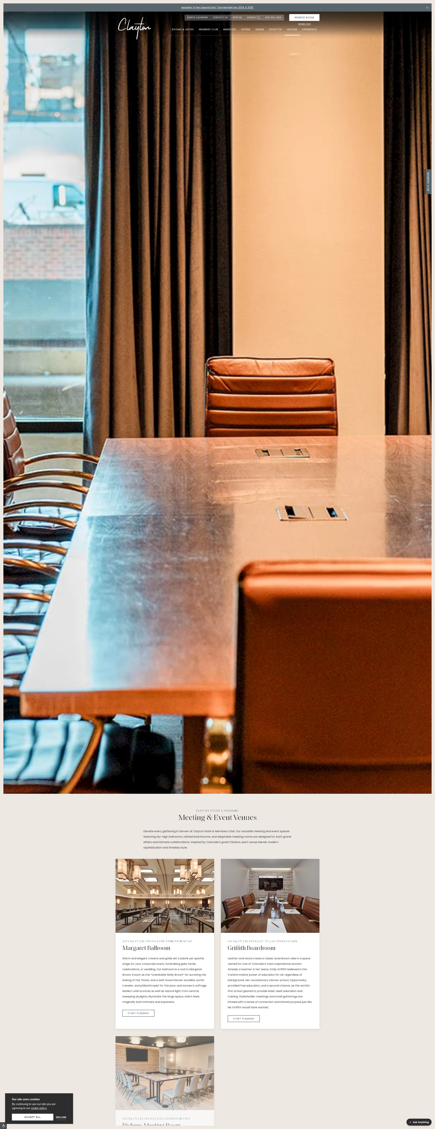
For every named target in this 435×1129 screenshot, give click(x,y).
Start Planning (138, 1013)
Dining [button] (260, 29)
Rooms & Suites (183, 29)
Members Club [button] (208, 29)
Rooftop (275, 29)
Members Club (428, 181)
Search (251, 17)
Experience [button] (309, 29)
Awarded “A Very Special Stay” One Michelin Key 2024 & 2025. (217, 7)
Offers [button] (245, 29)
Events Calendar (197, 17)
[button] (427, 7)
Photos (237, 17)
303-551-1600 (273, 17)
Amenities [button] (229, 29)
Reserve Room (304, 17)
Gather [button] (292, 29)
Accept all (32, 1117)
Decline (61, 1117)
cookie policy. (39, 1108)
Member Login (304, 24)
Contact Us (220, 17)
